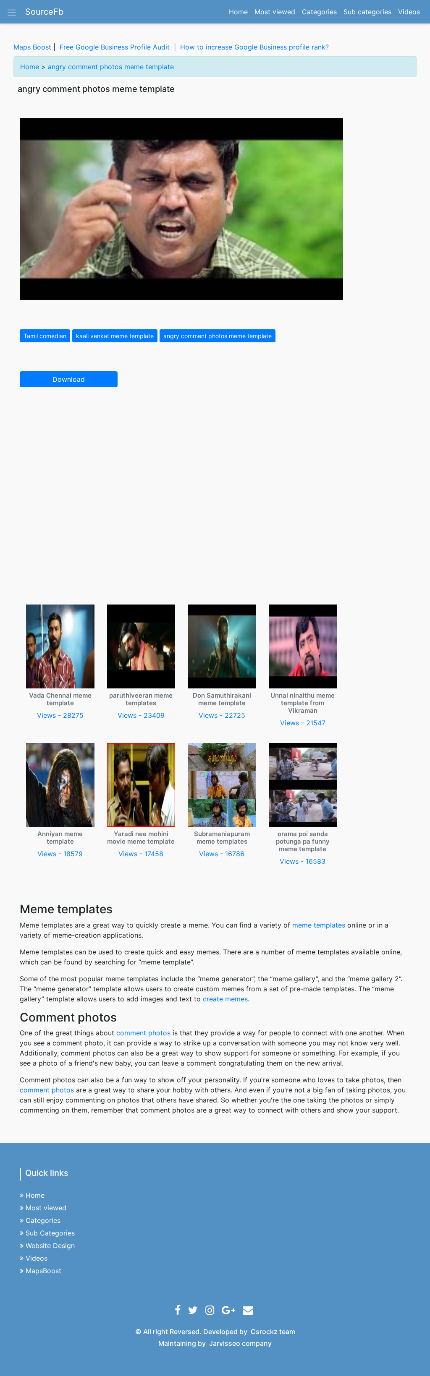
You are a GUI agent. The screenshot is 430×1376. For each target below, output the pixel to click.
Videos (409, 12)
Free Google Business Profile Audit (115, 47)
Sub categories (367, 12)
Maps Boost (32, 47)
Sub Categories (50, 1233)
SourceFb (44, 12)
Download (68, 379)
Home (240, 11)
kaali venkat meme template (115, 335)
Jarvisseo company (240, 1343)
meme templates (318, 925)
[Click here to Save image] (181, 208)
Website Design (50, 1245)
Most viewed (274, 12)
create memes (225, 999)
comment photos (143, 1033)
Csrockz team (273, 1331)
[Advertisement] (215, 456)
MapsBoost (43, 1271)
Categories (319, 12)
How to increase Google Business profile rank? (254, 47)
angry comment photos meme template (111, 67)
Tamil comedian (45, 335)
